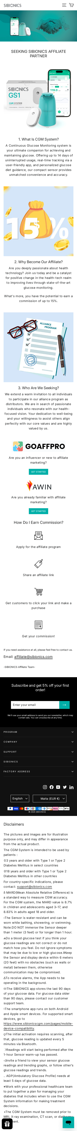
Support (10, 752)
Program (10, 732)
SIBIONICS (11, 761)
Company (10, 742)
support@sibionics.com (34, 886)
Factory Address (17, 771)
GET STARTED (38, 471)
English (18, 798)
